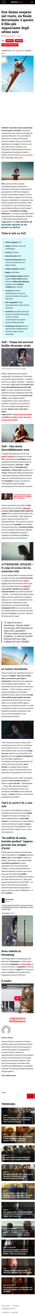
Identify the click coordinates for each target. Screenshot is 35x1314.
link (11, 969)
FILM (19, 36)
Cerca (3, 1092)
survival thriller (26, 155)
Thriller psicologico (10, 45)
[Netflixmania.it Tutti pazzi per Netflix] (17, 2)
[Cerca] (32, 2)
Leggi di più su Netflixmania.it (17, 1020)
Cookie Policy (5, 1312)
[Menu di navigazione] (3, 2)
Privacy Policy (14, 1312)
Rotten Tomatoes (7, 456)
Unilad (4, 211)
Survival (10, 40)
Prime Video (26, 964)
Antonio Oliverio (9, 36)
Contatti (15, 1305)
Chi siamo (6, 1305)
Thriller (19, 40)
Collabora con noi (8, 1308)
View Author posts (8, 1075)
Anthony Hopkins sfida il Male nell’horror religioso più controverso (23, 496)
